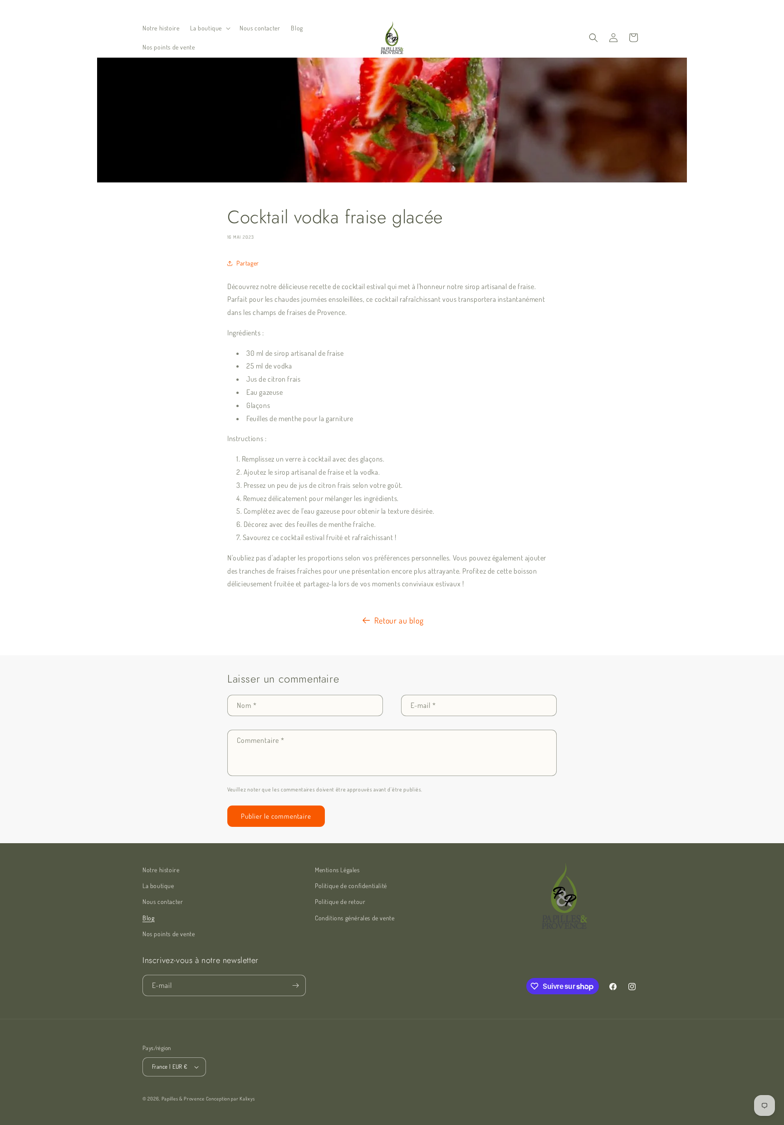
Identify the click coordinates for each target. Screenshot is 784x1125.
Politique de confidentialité (351, 885)
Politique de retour (340, 901)
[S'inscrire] (295, 985)
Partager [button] (247, 263)
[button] (209, 28)
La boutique (158, 885)
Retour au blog (398, 620)
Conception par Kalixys (230, 1099)
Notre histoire (160, 870)
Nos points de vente (168, 934)
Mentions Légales (337, 870)
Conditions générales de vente (354, 918)
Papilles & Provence (183, 1099)
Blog (148, 918)
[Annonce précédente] (295, 8)
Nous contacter (162, 901)
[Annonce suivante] (489, 8)
